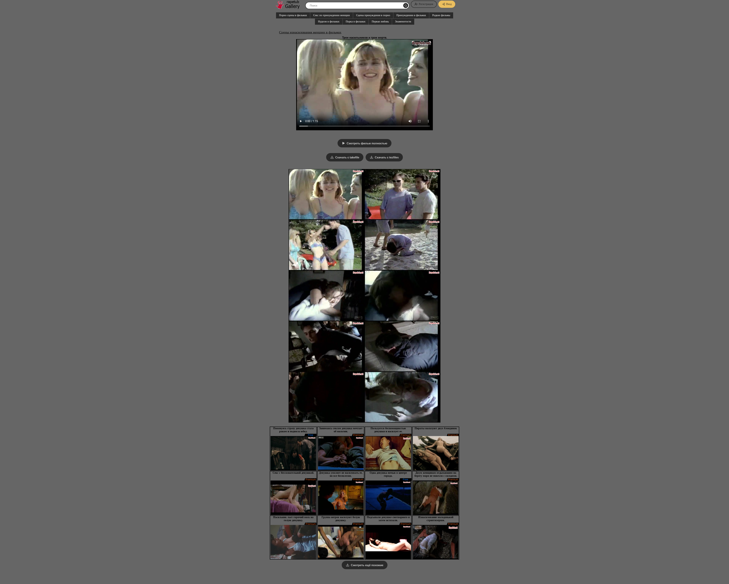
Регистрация (426, 4)
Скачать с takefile (347, 157)
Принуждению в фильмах (411, 15)
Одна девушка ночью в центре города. (388, 474)
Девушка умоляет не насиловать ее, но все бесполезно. (341, 474)
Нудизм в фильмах (328, 21)
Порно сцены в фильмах (293, 15)
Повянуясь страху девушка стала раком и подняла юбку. (293, 430)
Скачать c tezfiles (387, 157)
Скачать (423, 44)
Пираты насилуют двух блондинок (436, 428)
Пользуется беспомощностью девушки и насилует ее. (388, 430)
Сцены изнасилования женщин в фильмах (310, 32)
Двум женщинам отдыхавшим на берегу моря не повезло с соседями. (435, 474)
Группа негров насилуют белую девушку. (341, 519)
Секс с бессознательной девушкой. (293, 472)
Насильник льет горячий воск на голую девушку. (293, 519)
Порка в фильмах (355, 21)
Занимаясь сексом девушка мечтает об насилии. (341, 430)
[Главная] (289, 7)
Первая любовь (380, 21)
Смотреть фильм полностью (367, 143)
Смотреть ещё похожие (367, 565)
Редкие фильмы (441, 15)
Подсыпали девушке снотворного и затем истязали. (388, 519)
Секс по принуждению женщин (331, 15)
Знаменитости (403, 21)
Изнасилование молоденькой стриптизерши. (435, 519)
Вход (449, 4)
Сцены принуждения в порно (373, 15)
